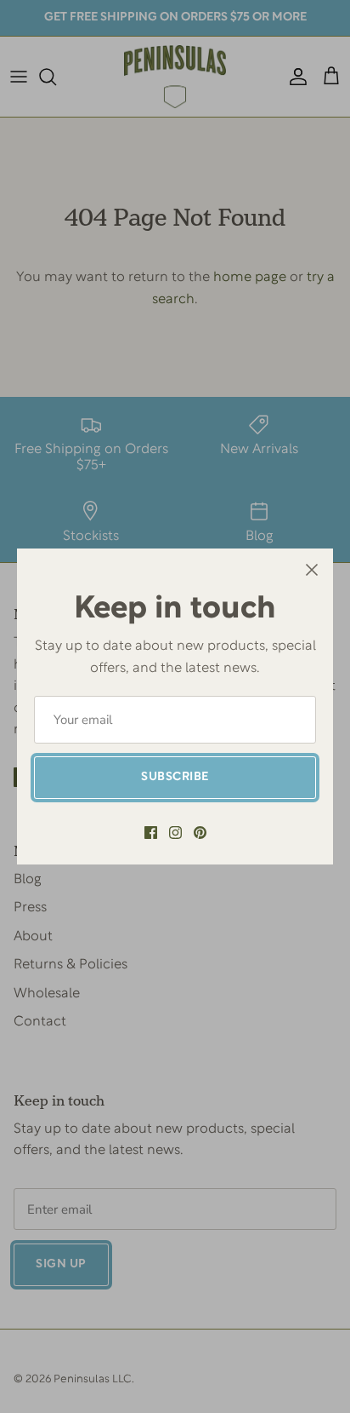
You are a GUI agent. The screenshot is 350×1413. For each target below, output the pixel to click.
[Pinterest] (200, 832)
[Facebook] (150, 832)
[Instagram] (175, 832)
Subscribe (175, 777)
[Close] (311, 570)
